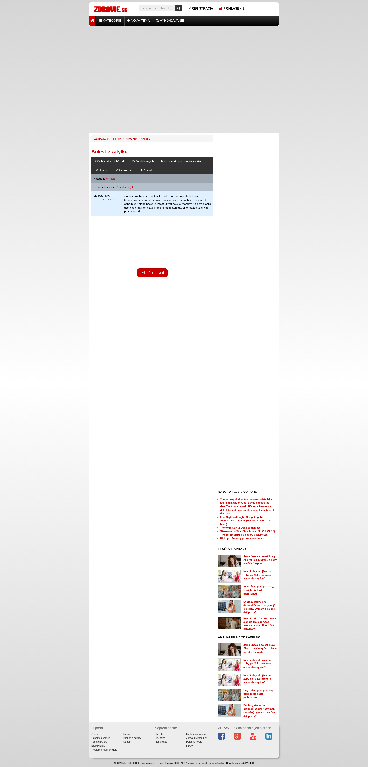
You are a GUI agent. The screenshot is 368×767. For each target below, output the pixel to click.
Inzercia (127, 734)
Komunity (131, 138)
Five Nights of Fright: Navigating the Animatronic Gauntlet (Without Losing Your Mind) (246, 521)
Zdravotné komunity (196, 738)
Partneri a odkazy (132, 738)
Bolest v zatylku (125, 187)
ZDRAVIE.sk (101, 138)
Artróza (145, 138)
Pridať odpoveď (152, 273)
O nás (94, 734)
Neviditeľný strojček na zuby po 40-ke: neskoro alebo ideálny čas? (257, 575)
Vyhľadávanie (171, 20)
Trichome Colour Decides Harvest (240, 527)
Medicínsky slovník (196, 734)
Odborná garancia (100, 738)
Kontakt (127, 742)
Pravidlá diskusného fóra (104, 749)
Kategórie (111, 20)
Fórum (117, 138)
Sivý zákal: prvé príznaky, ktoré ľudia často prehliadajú (258, 590)
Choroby (159, 734)
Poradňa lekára (194, 742)
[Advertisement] (184, 52)
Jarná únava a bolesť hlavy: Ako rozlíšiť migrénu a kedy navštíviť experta (260, 560)
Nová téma (140, 20)
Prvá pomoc (161, 742)
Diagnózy (160, 738)
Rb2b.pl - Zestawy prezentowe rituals (242, 538)
